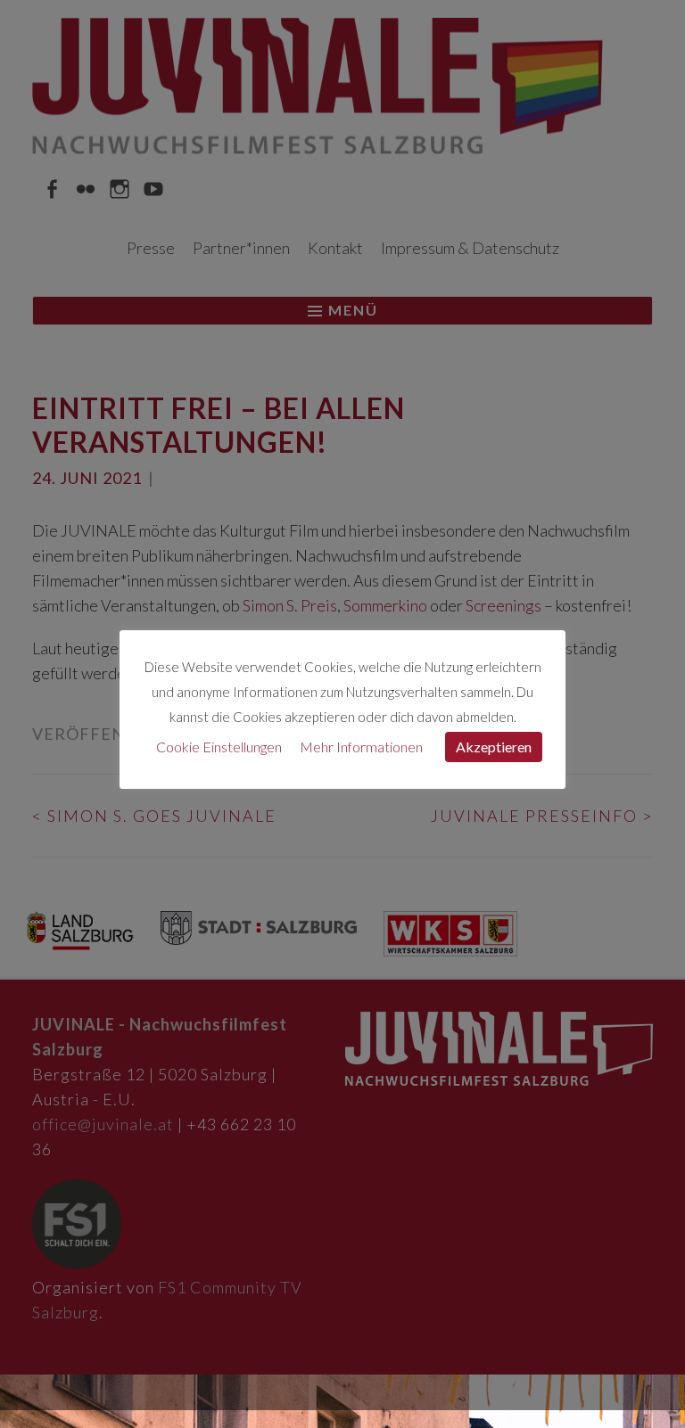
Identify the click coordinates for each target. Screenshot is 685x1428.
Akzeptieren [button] (494, 746)
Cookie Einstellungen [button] (219, 746)
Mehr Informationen (361, 746)
